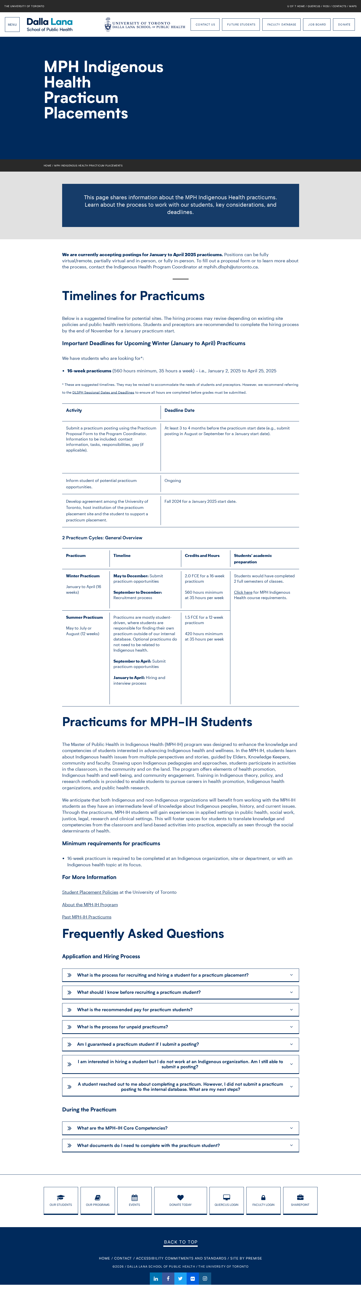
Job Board (317, 24)
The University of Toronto (24, 6)
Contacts (340, 6)
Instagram (205, 1278)
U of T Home (296, 6)
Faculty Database (281, 24)
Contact (123, 1258)
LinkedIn (156, 1278)
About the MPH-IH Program (90, 904)
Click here (243, 592)
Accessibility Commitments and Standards (181, 1258)
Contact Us (205, 24)
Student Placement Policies (90, 892)
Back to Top (181, 1242)
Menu (12, 24)
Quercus (314, 6)
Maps (353, 6)
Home (48, 165)
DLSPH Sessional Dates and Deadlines (103, 392)
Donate (344, 24)
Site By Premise (246, 1258)
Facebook (168, 1278)
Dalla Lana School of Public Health (49, 24)
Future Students (241, 24)
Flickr (193, 1278)
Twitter (180, 1278)
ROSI (326, 6)
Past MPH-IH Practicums (86, 916)
